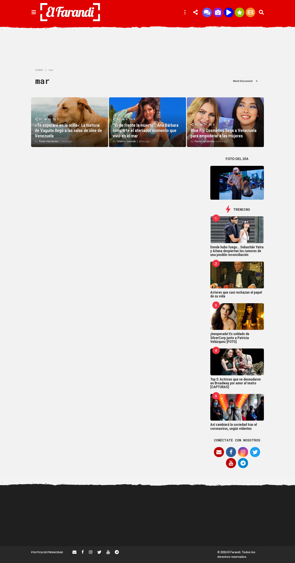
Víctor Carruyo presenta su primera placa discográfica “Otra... (131, 533)
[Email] (219, 452)
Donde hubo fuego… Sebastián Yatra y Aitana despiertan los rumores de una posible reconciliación (236, 251)
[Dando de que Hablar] (207, 12)
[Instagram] (243, 452)
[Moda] (239, 12)
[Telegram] (243, 463)
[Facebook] (231, 452)
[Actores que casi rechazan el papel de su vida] (237, 275)
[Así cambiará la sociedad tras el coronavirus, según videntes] (237, 407)
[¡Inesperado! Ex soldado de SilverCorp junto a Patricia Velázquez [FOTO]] (237, 316)
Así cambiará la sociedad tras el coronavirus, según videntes (233, 426)
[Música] (229, 12)
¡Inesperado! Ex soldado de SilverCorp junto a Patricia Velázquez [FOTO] (229, 338)
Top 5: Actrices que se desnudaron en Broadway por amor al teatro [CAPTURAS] (235, 383)
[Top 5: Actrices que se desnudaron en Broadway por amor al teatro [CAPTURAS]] (237, 361)
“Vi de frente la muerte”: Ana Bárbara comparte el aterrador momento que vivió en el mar (145, 130)
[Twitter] (255, 452)
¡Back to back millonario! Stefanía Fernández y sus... (252, 502)
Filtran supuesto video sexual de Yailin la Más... (51, 532)
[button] (33, 12)
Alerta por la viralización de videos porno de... (91, 532)
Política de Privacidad (47, 552)
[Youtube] (231, 463)
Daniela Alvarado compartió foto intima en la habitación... (171, 533)
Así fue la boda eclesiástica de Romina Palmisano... (212, 532)
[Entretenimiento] (250, 12)
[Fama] (218, 12)
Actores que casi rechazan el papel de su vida (236, 294)
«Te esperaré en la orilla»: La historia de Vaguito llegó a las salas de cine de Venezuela (68, 130)
